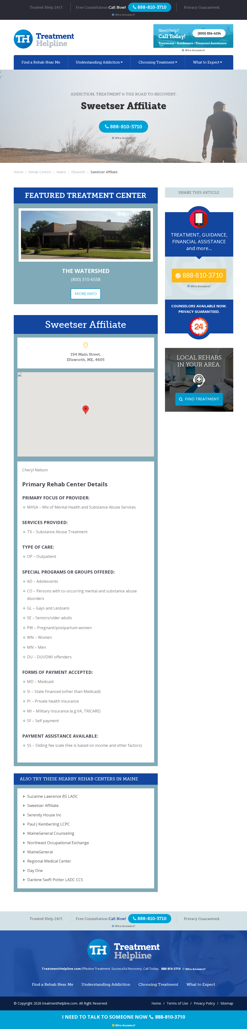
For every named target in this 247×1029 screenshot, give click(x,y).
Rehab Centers (39, 172)
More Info (86, 293)
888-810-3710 (126, 127)
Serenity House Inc (44, 815)
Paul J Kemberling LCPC (48, 824)
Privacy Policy (204, 1003)
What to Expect (206, 62)
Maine (61, 172)
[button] (86, 409)
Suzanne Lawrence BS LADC (52, 796)
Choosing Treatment (156, 62)
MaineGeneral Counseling (50, 833)
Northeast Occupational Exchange (58, 842)
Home (18, 172)
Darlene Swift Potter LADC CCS (55, 879)
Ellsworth (78, 172)
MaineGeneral (40, 852)
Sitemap (226, 1003)
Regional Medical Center (49, 861)
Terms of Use (177, 1003)
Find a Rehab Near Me (40, 62)
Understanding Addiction (98, 62)
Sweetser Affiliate (43, 805)
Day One (35, 870)
